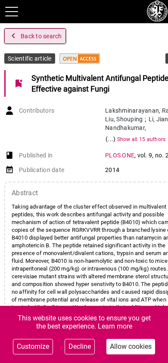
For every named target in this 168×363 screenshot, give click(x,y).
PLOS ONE (119, 155)
